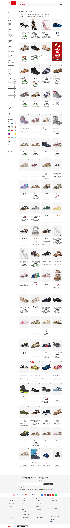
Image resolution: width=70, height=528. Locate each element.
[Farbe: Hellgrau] (25, 353)
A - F (23, 501)
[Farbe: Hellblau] (47, 128)
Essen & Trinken (11, 515)
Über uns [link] (52, 501)
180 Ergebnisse (30, 11)
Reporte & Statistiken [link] (54, 500)
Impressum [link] (33, 526)
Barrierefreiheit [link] (60, 526)
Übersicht (24, 500)
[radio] (12, 22)
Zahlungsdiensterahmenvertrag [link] (55, 506)
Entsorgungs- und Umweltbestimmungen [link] (52, 526)
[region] (13, 78)
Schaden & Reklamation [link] (26, 517)
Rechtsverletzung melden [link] (26, 520)
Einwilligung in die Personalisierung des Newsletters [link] (23, 489)
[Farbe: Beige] (36, 78)
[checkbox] (12, 16)
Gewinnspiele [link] (39, 509)
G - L (23, 503)
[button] (21, 14)
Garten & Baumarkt (11, 503)
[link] (29, 2)
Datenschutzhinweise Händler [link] (55, 508)
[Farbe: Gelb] (55, 216)
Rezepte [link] (38, 506)
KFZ (9, 514)
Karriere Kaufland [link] (53, 514)
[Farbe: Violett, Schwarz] (58, 102)
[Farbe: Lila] (23, 283)
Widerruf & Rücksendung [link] (26, 514)
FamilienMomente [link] (39, 512)
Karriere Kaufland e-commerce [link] (55, 516)
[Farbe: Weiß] (33, 307)
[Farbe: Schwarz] (34, 78)
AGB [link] (45, 526)
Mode (9, 509)
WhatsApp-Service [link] (39, 514)
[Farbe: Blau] (58, 33)
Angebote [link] (38, 500)
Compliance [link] (38, 526)
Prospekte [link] (38, 501)
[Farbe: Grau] (22, 238)
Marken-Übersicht (11, 517)
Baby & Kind (10, 506)
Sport (9, 512)
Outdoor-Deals (11, 500)
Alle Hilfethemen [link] (25, 511)
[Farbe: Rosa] (57, 216)
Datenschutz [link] (42, 526)
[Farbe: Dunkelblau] (56, 33)
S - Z (23, 506)
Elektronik (10, 501)
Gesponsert (42, 76)
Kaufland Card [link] (39, 503)
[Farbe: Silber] (56, 102)
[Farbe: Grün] (46, 128)
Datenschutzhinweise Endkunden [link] (55, 509)
